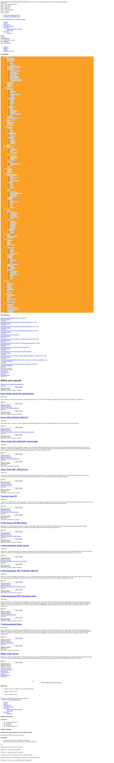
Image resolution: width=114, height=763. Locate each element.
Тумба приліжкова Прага (11, 624)
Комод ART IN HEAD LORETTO (14, 417)
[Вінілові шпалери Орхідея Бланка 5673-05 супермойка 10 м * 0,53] (19, 322)
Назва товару (4, 371)
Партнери (6, 712)
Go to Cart (3, 43)
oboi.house (9, 713)
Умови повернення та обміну (14, 709)
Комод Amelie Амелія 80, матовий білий (17, 394)
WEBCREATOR (16, 699)
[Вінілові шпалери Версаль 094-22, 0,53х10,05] (13, 318)
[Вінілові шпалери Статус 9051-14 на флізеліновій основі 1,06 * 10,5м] (19, 330)
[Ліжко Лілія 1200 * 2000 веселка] (10, 458)
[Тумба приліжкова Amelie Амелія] (11, 536)
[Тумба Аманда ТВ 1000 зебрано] (10, 512)
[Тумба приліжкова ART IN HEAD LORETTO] (14, 561)
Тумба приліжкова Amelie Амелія (15, 545)
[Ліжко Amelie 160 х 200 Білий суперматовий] (17, 432)
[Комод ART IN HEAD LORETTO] (10, 408)
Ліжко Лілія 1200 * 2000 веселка (14, 469)
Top (2, 744)
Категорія (3, 373)
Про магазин (7, 705)
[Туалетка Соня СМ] (6, 485)
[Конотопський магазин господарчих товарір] (13, 19)
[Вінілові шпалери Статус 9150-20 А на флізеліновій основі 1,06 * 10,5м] (20, 343)
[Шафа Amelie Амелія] (7, 643)
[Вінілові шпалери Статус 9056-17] (10, 334)
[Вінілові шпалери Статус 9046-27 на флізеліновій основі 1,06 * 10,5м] (19, 326)
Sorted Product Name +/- (7, 369)
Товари (6, 703)
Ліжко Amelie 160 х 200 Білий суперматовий (19, 441)
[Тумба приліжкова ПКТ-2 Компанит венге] (13, 586)
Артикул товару (5, 372)
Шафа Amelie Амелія (9, 654)
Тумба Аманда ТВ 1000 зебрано (14, 523)
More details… (64, 1)
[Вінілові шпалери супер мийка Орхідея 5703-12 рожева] (16, 351)
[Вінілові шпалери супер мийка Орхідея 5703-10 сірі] (15, 347)
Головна (6, 702)
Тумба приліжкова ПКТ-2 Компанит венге (18, 596)
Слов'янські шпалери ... (7, 361)
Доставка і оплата (8, 706)
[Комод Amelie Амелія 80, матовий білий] (12, 384)
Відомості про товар (6, 406)
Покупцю (6, 708)
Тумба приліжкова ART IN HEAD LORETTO (19, 571)
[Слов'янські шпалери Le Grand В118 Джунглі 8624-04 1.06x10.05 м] (19, 364)
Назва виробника (5, 375)
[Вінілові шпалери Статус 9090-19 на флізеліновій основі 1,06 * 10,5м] (19, 339)
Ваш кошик (10, 710)
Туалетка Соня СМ (9, 496)
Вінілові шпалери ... (6, 319)
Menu (2, 35)
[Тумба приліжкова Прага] (8, 614)
